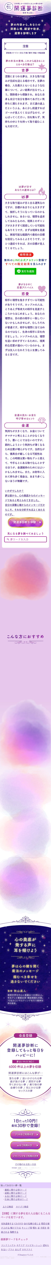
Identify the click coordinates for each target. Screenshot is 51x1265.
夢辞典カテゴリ (12, 53)
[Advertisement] (25, 159)
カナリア (20, 1245)
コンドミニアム (8, 1245)
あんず (18, 1249)
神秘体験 (41, 53)
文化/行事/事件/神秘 (28, 53)
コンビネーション (33, 1245)
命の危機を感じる (32, 1223)
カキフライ (27, 1249)
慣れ (35, 1227)
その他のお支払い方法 (25, 1164)
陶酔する (14, 1231)
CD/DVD (18, 1223)
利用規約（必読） (17, 1168)
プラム (11, 1249)
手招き (43, 1227)
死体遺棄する (7, 1223)
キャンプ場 (27, 1227)
